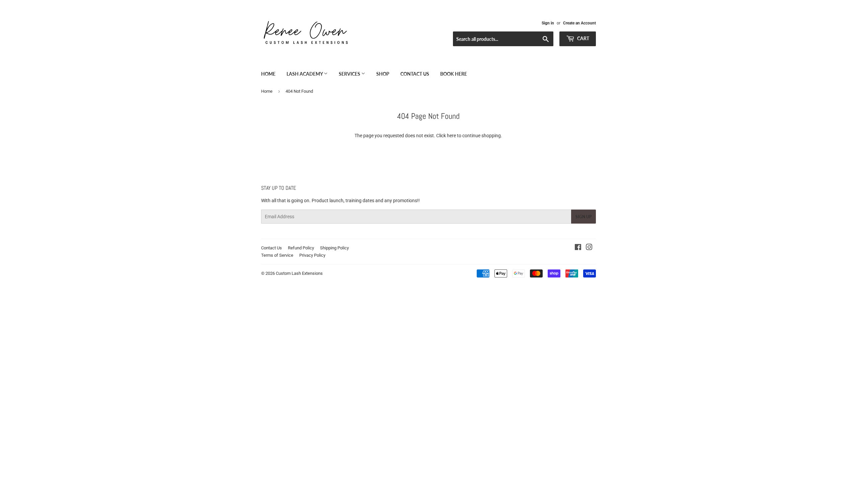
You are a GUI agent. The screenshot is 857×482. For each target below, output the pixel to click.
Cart (582, 38)
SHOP (382, 74)
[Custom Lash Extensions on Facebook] (577, 248)
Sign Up (583, 216)
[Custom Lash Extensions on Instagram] (589, 248)
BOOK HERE (453, 74)
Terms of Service (277, 255)
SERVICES (350, 74)
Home (268, 74)
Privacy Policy (312, 255)
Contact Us (414, 74)
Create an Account (579, 23)
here (451, 135)
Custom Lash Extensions (299, 273)
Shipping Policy (334, 247)
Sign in (548, 23)
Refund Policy (301, 247)
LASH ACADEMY (305, 74)
